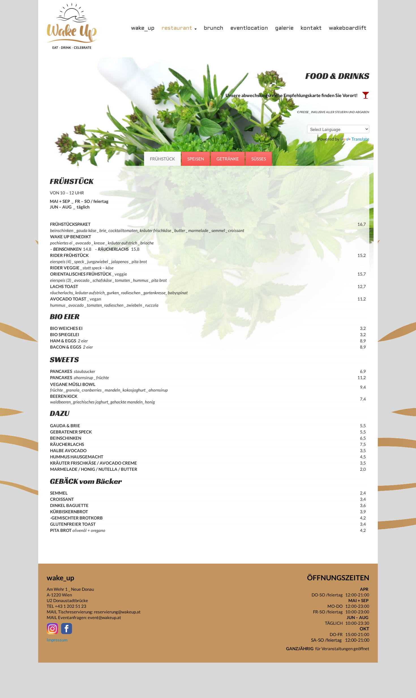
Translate (360, 138)
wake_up (143, 28)
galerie (284, 28)
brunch (213, 28)
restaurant (178, 28)
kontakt (311, 28)
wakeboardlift (347, 28)
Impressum (57, 639)
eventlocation (249, 28)
